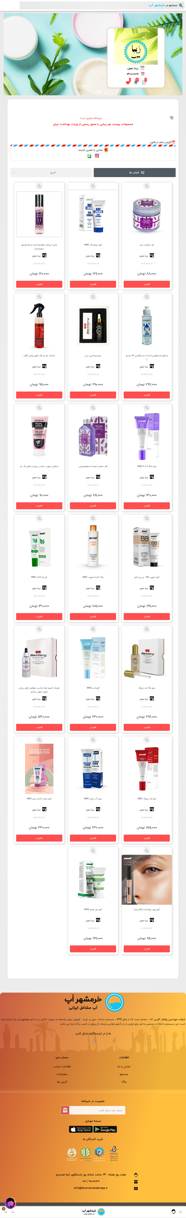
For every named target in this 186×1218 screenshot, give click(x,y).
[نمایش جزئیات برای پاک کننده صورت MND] (93, 547)
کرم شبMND (93, 688)
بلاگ (124, 1081)
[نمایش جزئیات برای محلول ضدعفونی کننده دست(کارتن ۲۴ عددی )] (147, 325)
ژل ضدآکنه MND (39, 577)
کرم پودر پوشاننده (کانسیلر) (147, 909)
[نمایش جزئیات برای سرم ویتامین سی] (93, 325)
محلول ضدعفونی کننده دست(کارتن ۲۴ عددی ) (147, 357)
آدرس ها (62, 1081)
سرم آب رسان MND (93, 799)
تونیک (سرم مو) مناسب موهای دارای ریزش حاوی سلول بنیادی (39, 690)
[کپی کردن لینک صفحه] (89, 156)
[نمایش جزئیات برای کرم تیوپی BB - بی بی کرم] (147, 547)
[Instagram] (94, 1042)
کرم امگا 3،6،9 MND (147, 466)
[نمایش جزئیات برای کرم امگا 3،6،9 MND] (147, 436)
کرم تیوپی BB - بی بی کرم (146, 577)
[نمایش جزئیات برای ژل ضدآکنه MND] (39, 547)
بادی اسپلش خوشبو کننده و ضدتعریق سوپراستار (39, 247)
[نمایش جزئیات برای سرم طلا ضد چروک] (147, 658)
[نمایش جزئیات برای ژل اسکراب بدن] (147, 215)
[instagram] (97, 156)
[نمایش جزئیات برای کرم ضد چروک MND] (147, 769)
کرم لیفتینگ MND (93, 245)
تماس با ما (124, 1066)
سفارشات (62, 1074)
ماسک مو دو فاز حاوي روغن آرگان (39, 355)
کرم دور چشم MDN (93, 909)
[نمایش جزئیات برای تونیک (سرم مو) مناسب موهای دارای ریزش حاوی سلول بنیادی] (39, 658)
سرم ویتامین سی (93, 355)
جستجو (124, 1074)
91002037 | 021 (91, 1181)
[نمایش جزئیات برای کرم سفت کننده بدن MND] (39, 769)
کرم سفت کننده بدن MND (39, 799)
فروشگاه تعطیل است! (91, 118)
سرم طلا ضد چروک (146, 688)
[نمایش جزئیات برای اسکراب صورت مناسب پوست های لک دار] (39, 436)
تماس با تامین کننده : (90, 150)
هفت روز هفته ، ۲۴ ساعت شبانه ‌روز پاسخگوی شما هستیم (91, 1175)
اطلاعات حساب (62, 1066)
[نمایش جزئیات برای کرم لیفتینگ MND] (93, 215)
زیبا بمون (132, 68)
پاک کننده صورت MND (93, 577)
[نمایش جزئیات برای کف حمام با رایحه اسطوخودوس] (93, 436)
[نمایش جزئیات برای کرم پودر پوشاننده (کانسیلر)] (147, 879)
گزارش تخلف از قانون (160, 142)
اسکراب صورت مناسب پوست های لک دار (39, 466)
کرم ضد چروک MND (147, 799)
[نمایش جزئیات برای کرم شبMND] (93, 658)
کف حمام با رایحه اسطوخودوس (93, 466)
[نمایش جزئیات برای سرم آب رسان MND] (93, 769)
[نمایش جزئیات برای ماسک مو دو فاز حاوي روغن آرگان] (39, 325)
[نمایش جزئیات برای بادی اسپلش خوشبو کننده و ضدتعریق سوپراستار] (39, 215)
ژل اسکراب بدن (147, 245)
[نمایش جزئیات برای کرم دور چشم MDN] (93, 879)
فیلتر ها (134, 173)
